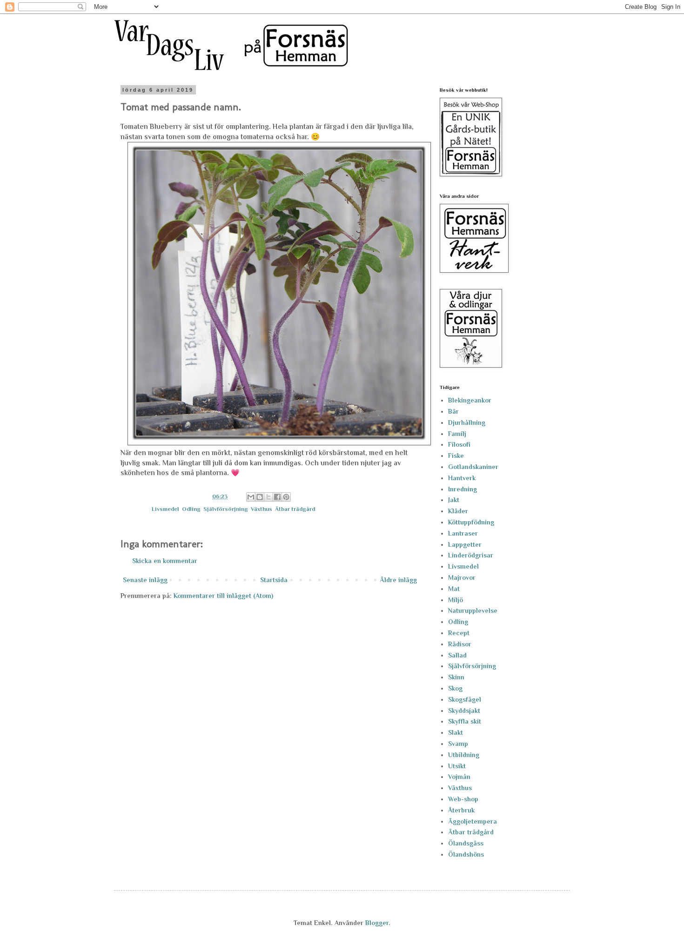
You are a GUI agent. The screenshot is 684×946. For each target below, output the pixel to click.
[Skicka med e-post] (250, 497)
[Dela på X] (268, 497)
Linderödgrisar (470, 555)
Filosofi (459, 444)
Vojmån (459, 776)
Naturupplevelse (472, 610)
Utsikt (457, 766)
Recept (458, 633)
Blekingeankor (469, 400)
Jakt (453, 499)
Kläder (458, 511)
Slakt (455, 732)
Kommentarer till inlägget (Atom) (223, 595)
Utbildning (463, 754)
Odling (191, 509)
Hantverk (462, 478)
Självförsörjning (225, 509)
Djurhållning (466, 422)
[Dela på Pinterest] (286, 497)
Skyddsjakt (464, 710)
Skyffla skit (464, 721)
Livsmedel (165, 509)
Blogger (377, 922)
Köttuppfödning (471, 522)
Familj (457, 433)
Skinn (456, 677)
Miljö (455, 600)
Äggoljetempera (472, 821)
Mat (454, 588)
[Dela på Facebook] (277, 497)
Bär (453, 411)
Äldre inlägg (398, 580)
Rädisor (459, 644)
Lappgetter (465, 544)
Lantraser (463, 533)
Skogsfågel (464, 699)
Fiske (456, 455)
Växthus (261, 509)
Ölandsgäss (465, 843)
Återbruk (461, 810)
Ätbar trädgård (295, 509)
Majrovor (462, 577)
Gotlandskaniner (473, 466)
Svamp (458, 743)
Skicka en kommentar (164, 560)
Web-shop (463, 799)
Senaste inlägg (145, 580)
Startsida (274, 580)
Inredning (462, 489)
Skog (455, 688)
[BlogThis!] (259, 497)
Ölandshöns (466, 854)
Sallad (457, 655)
